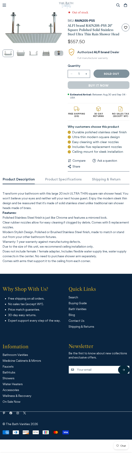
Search (73, 297)
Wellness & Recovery (17, 396)
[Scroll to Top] (124, 434)
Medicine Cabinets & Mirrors (22, 360)
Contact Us (76, 320)
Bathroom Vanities (15, 355)
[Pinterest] (4, 413)
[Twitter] (24, 413)
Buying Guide (78, 303)
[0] (125, 5)
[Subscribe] (123, 370)
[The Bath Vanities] (66, 5)
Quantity (74, 65)
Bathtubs (9, 372)
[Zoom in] (57, 18)
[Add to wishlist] (125, 27)
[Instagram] (17, 413)
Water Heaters (13, 384)
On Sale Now (11, 401)
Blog (72, 315)
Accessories (11, 390)
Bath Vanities (77, 309)
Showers (8, 378)
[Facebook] (10, 413)
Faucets (8, 366)
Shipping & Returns (81, 326)
